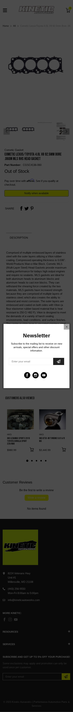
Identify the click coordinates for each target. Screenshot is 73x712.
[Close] (66, 327)
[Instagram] (35, 375)
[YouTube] (44, 375)
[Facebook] (27, 375)
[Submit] (58, 361)
